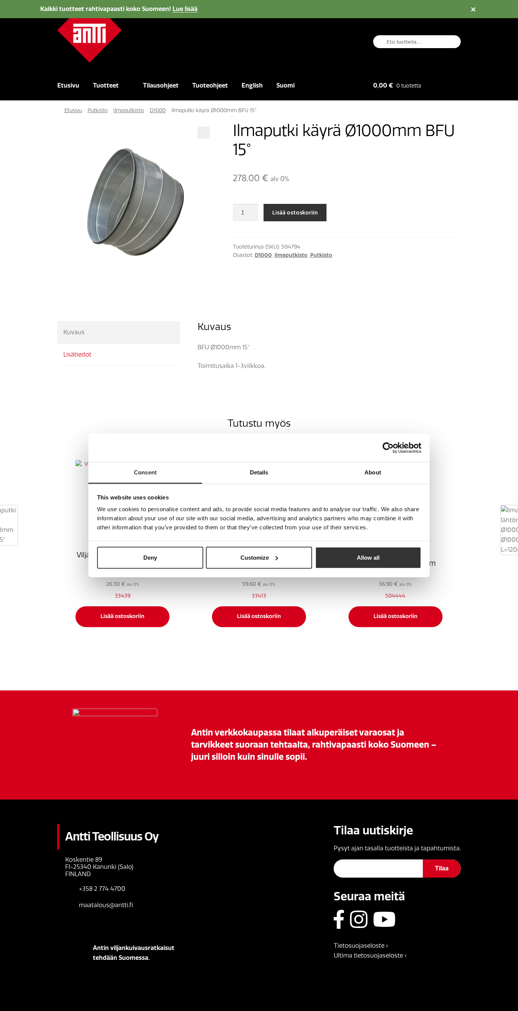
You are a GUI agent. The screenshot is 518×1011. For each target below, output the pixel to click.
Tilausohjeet (161, 85)
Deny (150, 557)
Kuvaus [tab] (74, 332)
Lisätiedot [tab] (77, 354)
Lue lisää (185, 9)
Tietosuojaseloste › (361, 945)
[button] (204, 133)
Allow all (368, 557)
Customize (254, 557)
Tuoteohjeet (210, 85)
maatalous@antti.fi (106, 905)
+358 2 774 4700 (102, 888)
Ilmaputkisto (128, 110)
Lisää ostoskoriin (295, 212)
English (252, 85)
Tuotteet (106, 85)
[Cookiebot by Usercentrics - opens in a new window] (388, 447)
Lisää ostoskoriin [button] (122, 616)
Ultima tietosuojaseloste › (370, 955)
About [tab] (372, 472)
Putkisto (98, 110)
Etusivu (68, 85)
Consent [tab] (145, 472)
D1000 (158, 110)
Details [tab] (259, 472)
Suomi (285, 85)
